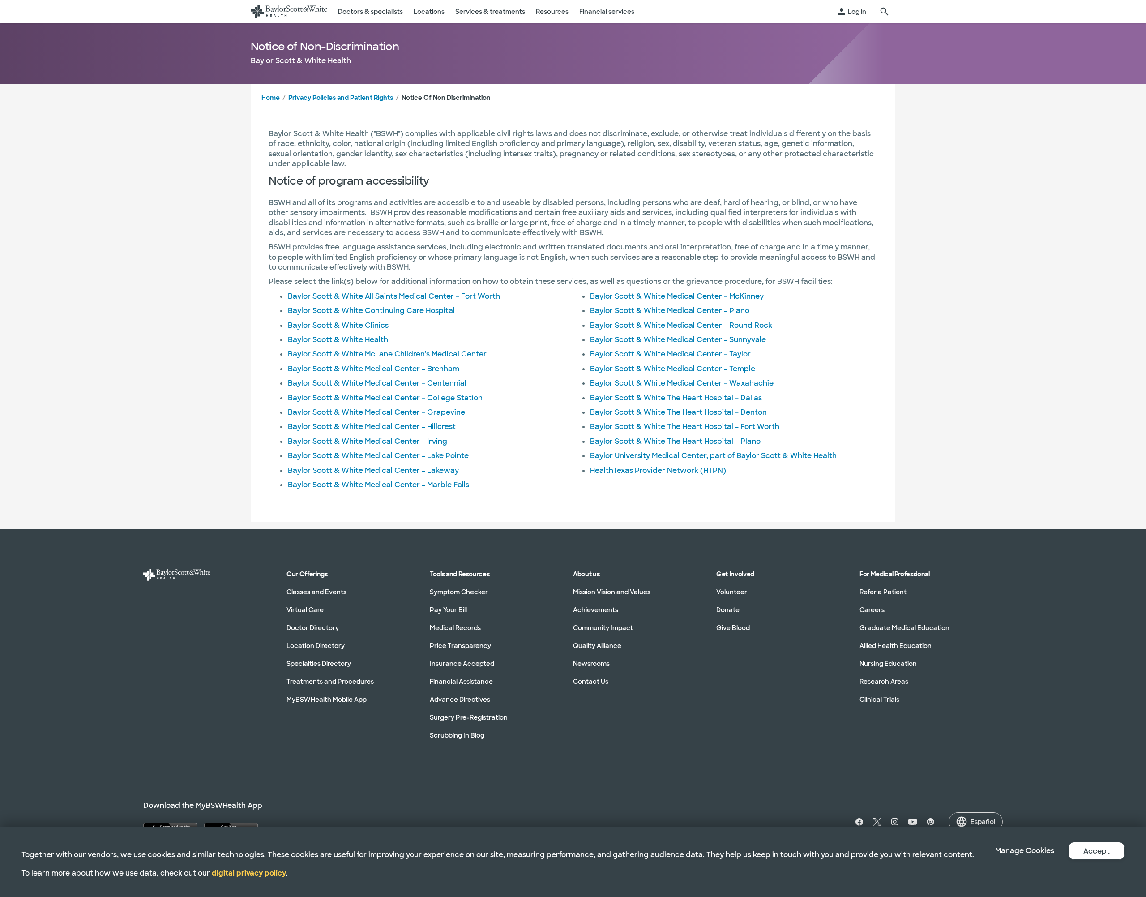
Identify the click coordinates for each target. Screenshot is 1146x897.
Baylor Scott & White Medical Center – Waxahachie (682, 383)
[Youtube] (913, 821)
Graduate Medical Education (904, 628)
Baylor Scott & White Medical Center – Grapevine (376, 412)
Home (270, 98)
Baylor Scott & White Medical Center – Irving (367, 441)
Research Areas (884, 682)
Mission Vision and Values (611, 592)
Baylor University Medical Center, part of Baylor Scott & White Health (713, 455)
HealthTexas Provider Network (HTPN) (658, 470)
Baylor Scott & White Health (338, 339)
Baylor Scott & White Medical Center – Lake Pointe (378, 455)
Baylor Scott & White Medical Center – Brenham (373, 368)
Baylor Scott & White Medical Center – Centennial (377, 383)
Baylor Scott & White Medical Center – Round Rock (681, 325)
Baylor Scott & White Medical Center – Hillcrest (372, 426)
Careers (872, 610)
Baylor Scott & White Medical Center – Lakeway (373, 470)
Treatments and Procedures (330, 682)
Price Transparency (460, 646)
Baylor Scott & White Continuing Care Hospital (371, 310)
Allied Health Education (896, 646)
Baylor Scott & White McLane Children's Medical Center (387, 354)
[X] (877, 821)
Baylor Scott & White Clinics (338, 325)
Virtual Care (305, 610)
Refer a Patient (883, 592)
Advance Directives (460, 699)
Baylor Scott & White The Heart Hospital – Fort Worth (684, 426)
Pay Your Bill (448, 610)
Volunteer (731, 592)
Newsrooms (591, 664)
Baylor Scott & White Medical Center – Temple (672, 368)
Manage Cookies (1024, 850)
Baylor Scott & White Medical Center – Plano (669, 310)
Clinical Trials (879, 699)
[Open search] (884, 11)
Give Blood (733, 628)
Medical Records (455, 628)
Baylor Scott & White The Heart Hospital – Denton (678, 412)
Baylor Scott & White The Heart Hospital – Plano (675, 441)
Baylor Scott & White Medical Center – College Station (385, 398)
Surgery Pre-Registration (469, 717)
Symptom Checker (459, 592)
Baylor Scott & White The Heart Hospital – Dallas (676, 398)
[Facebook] (857, 821)
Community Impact (603, 628)
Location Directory (315, 646)
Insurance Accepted (462, 664)
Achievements (595, 610)
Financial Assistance (461, 682)
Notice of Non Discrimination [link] (446, 98)
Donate (728, 610)
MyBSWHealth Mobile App (326, 699)
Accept (1096, 851)
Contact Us (590, 682)
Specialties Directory (318, 664)
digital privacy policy (249, 873)
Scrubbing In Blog (457, 735)
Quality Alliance (597, 646)
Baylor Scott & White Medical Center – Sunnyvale (678, 339)
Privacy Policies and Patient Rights (340, 98)
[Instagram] (895, 821)
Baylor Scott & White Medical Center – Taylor (670, 354)
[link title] (289, 11)
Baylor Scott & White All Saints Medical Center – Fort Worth (394, 296)
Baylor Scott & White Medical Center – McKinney (677, 296)
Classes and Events (316, 592)
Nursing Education (888, 664)
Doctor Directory (312, 628)
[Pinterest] (931, 821)
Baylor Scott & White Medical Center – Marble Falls (378, 484)
